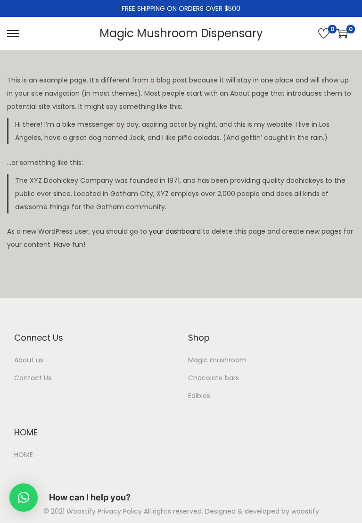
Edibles (199, 395)
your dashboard (175, 231)
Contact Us (32, 378)
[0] (323, 33)
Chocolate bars (213, 378)
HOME (23, 454)
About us (28, 360)
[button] (23, 497)
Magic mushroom (217, 360)
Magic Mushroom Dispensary (181, 33)
